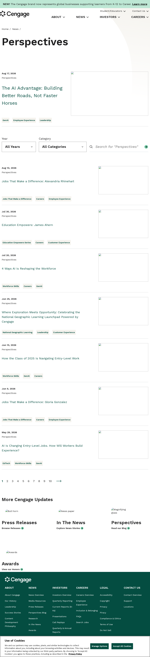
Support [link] (128, 601)
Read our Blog (118, 528)
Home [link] (5, 29)
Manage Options (99, 646)
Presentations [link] (59, 616)
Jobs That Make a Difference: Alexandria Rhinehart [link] (38, 181)
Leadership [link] (10, 607)
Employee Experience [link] (81, 603)
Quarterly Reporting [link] (62, 601)
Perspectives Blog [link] (37, 612)
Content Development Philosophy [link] (11, 622)
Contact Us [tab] (138, 11)
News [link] (15, 29)
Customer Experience (59, 242)
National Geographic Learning (17, 332)
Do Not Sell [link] (106, 630)
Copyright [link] (105, 601)
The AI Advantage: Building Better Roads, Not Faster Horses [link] (32, 95)
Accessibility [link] (106, 595)
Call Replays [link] (58, 622)
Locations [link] (128, 607)
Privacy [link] (103, 607)
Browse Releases (11, 528)
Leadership (45, 120)
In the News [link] (35, 624)
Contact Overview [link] (133, 595)
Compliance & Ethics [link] (110, 618)
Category (45, 138)
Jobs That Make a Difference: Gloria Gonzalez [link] (34, 402)
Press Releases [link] (36, 607)
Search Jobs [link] (82, 622)
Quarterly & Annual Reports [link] (61, 630)
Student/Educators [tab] (111, 11)
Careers (40, 199)
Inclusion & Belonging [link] (87, 610)
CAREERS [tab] (138, 17)
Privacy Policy (75, 654)
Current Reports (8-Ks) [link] (62, 609)
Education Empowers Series (17, 242)
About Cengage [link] (12, 595)
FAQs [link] (78, 616)
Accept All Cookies (122, 646)
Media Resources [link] (37, 601)
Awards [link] (32, 630)
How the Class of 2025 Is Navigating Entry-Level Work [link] (40, 358)
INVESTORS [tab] (108, 17)
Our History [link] (10, 601)
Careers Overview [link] (85, 595)
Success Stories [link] (13, 612)
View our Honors (11, 569)
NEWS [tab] (80, 17)
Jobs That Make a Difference (17, 199)
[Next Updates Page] (59, 481)
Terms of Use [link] (106, 624)
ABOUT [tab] (56, 17)
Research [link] (33, 618)
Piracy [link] (103, 612)
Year (5, 138)
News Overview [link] (36, 595)
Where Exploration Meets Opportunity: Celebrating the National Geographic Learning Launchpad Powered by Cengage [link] (41, 316)
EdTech (6, 463)
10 (50, 481)
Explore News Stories (68, 528)
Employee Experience (24, 120)
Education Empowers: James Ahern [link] (27, 225)
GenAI (5, 120)
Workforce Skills (11, 286)
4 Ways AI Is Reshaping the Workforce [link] (29, 268)
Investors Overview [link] (61, 595)
